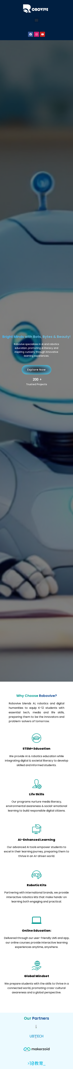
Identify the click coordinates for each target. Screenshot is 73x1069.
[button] (36, 20)
